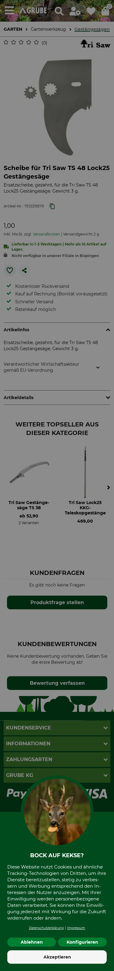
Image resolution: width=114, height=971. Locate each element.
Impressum (76, 928)
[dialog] (57, 485)
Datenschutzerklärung (46, 928)
